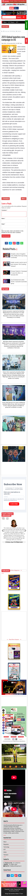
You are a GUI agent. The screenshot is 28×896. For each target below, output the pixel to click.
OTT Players (11, 22)
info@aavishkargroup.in (15, 866)
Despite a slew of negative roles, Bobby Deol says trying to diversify (19, 255)
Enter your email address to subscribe (12, 493)
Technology (6, 847)
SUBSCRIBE (14, 504)
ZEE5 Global (21, 47)
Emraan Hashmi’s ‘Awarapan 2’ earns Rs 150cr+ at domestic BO (19, 273)
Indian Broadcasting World (16, 890)
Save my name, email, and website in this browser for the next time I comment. (12, 231)
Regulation (6, 844)
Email (3, 224)
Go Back (6, 26)
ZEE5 (12, 85)
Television (19, 31)
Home (5, 22)
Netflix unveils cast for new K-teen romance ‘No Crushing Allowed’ (19, 264)
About (5, 842)
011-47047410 (16, 863)
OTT (17, 22)
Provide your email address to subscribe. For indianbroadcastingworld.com (14, 500)
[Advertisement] (14, 625)
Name (3, 218)
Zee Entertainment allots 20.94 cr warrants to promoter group (19, 281)
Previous (6, 198)
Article (5, 852)
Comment (4, 210)
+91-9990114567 (13, 864)
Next (23, 198)
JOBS (26, 40)
